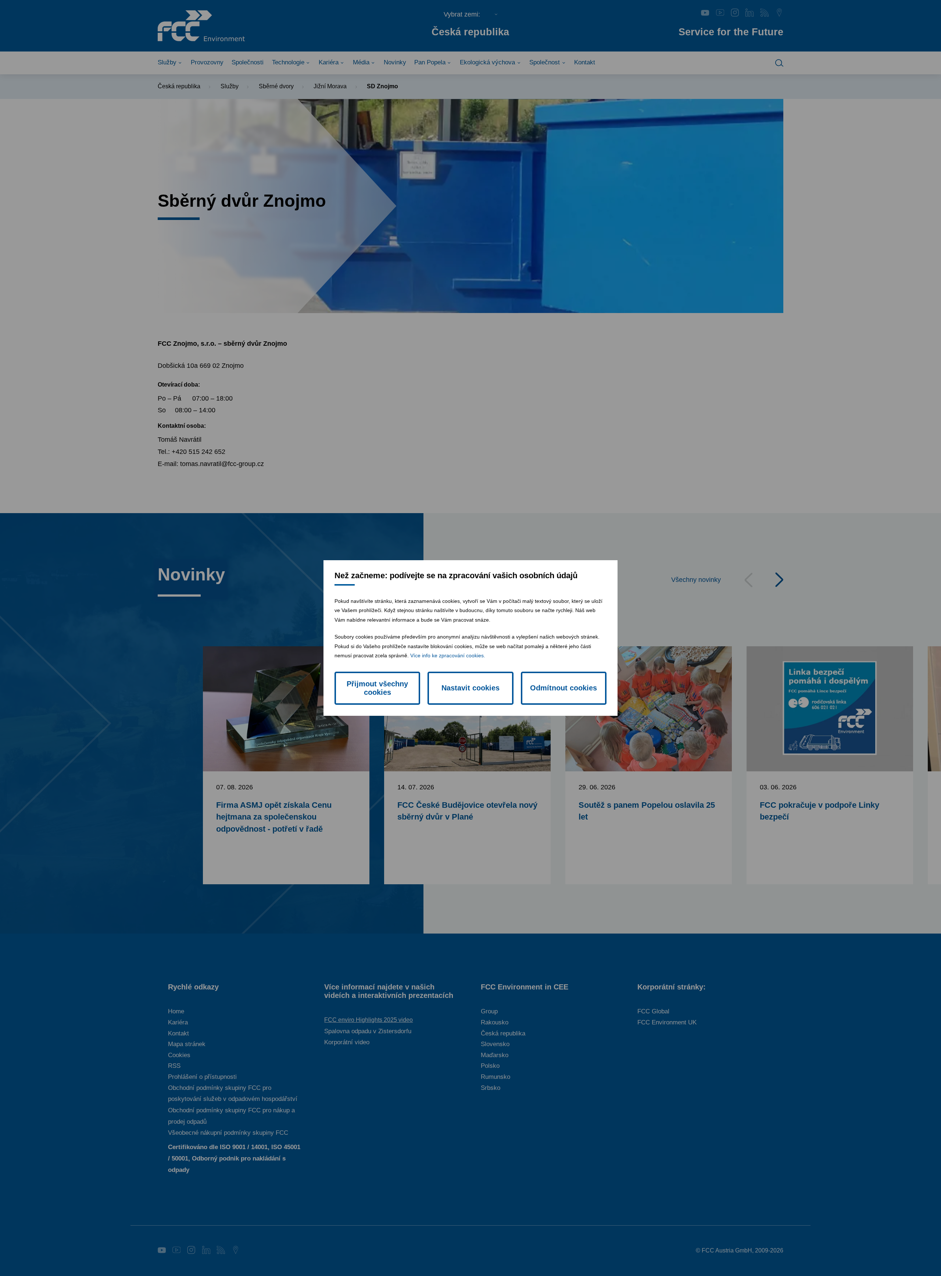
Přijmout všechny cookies (377, 688)
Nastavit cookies (470, 688)
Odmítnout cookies (563, 688)
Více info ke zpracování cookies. (447, 655)
